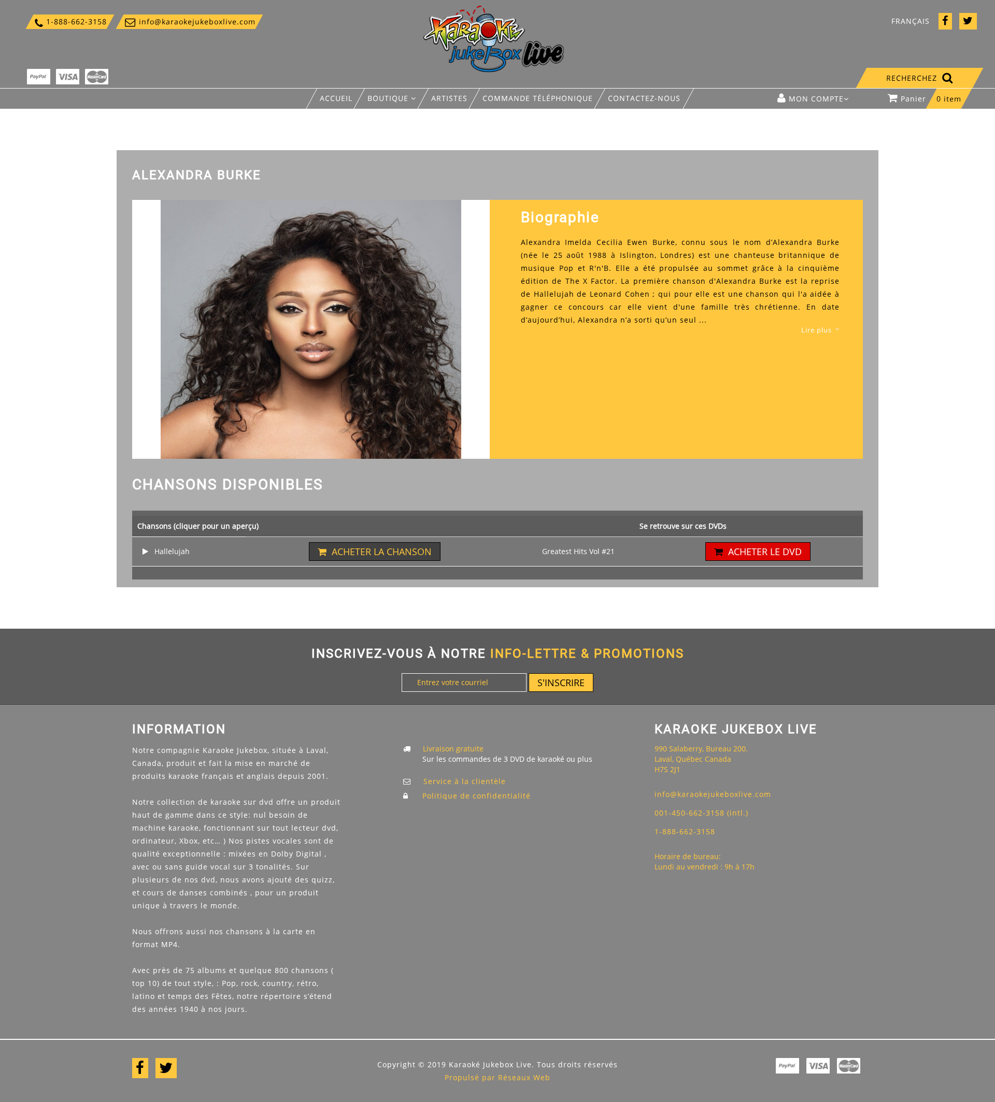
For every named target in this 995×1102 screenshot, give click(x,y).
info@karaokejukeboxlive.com (189, 21)
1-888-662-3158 (70, 21)
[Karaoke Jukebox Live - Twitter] (968, 21)
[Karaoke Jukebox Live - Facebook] (945, 21)
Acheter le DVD (765, 551)
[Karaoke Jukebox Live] (494, 38)
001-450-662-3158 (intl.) (701, 813)
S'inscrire (561, 682)
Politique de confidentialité (476, 796)
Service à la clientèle (464, 781)
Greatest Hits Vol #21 (578, 551)
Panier (931, 99)
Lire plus (816, 330)
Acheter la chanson (382, 551)
